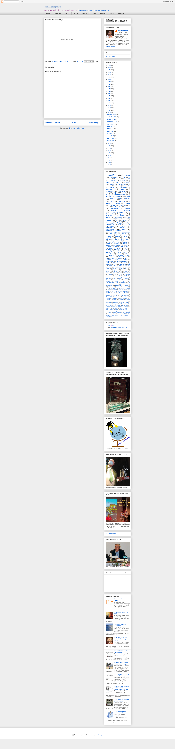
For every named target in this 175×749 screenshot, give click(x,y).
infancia (112, 205)
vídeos (128, 175)
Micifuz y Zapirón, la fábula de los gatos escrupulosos (121, 675)
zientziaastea (118, 267)
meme (116, 259)
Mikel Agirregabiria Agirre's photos (120, 327)
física (117, 219)
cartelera (108, 299)
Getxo (94, 13)
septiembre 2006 (112, 121)
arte (107, 193)
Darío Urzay (112, 265)
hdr (118, 242)
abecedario (125, 301)
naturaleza (126, 210)
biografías (116, 243)
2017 (109, 86)
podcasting (109, 251)
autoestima (123, 264)
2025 (109, 67)
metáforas (109, 189)
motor (112, 198)
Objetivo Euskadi (124, 309)
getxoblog (109, 215)
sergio (116, 281)
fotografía (108, 236)
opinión (127, 198)
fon (107, 258)
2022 (109, 74)
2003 (109, 148)
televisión (122, 226)
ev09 (126, 306)
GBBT (126, 308)
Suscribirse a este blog (112, 533)
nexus (126, 294)
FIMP (112, 291)
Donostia (127, 274)
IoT (107, 288)
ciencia (118, 186)
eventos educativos (121, 261)
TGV (121, 315)
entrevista (108, 302)
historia (108, 179)
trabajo (108, 217)
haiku (116, 284)
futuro (112, 187)
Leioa (114, 272)
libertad (125, 243)
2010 (109, 103)
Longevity (57, 13)
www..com (110, 326)
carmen (108, 243)
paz (107, 194)
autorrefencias (110, 224)
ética (122, 189)
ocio (119, 198)
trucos (108, 186)
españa (112, 226)
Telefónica (127, 265)
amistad (118, 196)
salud (124, 193)
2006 (109, 112)
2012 (109, 98)
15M (114, 278)
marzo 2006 (110, 136)
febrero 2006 (111, 138)
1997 (109, 157)
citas (117, 179)
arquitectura (109, 238)
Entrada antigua (93, 123)
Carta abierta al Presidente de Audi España (121, 700)
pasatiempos (126, 200)
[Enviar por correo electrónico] (85, 61)
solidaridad (122, 187)
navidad (118, 254)
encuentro (109, 259)
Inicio (74, 123)
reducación (117, 207)
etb (121, 271)
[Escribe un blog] (87, 61)
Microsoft (108, 264)
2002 (109, 150)
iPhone (112, 258)
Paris (115, 264)
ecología (123, 205)
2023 (109, 72)
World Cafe (125, 305)
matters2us (109, 303)
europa (125, 219)
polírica (128, 224)
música (127, 196)
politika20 (108, 252)
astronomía (109, 249)
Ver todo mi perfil (110, 46)
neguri (115, 303)
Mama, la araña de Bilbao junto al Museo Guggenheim (122, 663)
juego (121, 277)
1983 (109, 165)
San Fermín (115, 315)
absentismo (117, 296)
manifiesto (125, 296)
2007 (109, 110)
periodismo (113, 233)
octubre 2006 (111, 119)
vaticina (108, 298)
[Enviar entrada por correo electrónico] (97, 61)
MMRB (125, 275)
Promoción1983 (109, 311)
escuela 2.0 (118, 249)
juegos (128, 246)
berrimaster (127, 285)
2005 (109, 143)
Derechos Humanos (111, 246)
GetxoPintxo (109, 285)
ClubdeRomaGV (125, 232)
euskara (112, 223)
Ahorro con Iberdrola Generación (120, 625)
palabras (108, 295)
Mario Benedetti (109, 309)
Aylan (119, 313)
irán (123, 312)
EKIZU (124, 313)
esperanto (115, 302)
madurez (117, 236)
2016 (109, 89)
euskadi (122, 181)
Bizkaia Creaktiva (123, 295)
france (120, 224)
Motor (112, 13)
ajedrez (111, 242)
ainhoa (110, 274)
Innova (84, 13)
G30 (126, 267)
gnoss (114, 299)
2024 (109, 70)
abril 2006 (110, 133)
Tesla (124, 220)
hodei (114, 292)
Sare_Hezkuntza (110, 282)
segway (128, 312)
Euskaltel (124, 259)
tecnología (122, 184)
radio (125, 245)
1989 (109, 162)
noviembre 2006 (112, 117)
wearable (125, 286)
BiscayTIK (111, 255)
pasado (108, 281)
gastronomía (109, 222)
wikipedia (127, 254)
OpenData (118, 291)
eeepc (118, 248)
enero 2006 (110, 140)
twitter (108, 203)
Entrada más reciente (52, 123)
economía (122, 191)
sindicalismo (121, 252)
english (120, 278)
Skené (109, 289)
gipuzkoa (116, 269)
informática (124, 269)
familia (128, 186)
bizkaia (113, 200)
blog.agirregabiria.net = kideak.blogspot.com (93, 10)
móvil (120, 241)
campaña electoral (110, 306)
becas (126, 315)
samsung (115, 308)
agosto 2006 (111, 124)
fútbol (107, 262)
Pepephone (118, 285)
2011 (109, 100)
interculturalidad (117, 294)
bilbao (108, 182)
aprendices (109, 235)
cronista (108, 269)
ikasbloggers (112, 241)
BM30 (107, 291)
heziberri (108, 308)
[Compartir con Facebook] (91, 61)
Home (48, 13)
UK (117, 282)
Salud (67, 13)
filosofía (128, 230)
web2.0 (127, 179)
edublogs (121, 289)
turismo (127, 208)
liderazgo (108, 271)
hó (129, 264)
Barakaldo (116, 262)
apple (125, 236)
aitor (110, 248)
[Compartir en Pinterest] (93, 61)
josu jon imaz (123, 284)
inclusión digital (124, 302)
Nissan (116, 309)
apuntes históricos (117, 268)
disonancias (109, 312)
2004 (109, 146)
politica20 (108, 278)
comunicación (114, 208)
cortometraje (109, 254)
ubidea (115, 271)
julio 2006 (110, 126)
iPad (116, 277)
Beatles (121, 308)
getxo (128, 182)
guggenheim (116, 245)
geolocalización (117, 312)
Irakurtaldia (114, 298)
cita (126, 268)
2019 (109, 82)
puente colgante (125, 239)
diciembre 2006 (111, 114)
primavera (110, 286)
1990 (109, 160)
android (115, 289)
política (118, 182)
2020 (109, 79)
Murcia (108, 239)
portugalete (112, 257)
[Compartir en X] (89, 61)
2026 (109, 65)
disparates (108, 316)
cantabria (125, 292)
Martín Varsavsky (123, 298)
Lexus (107, 268)
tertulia (117, 251)
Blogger (100, 735)
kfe (115, 274)
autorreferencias (118, 212)
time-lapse (121, 288)
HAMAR (108, 272)
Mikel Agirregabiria (52, 6)
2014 (109, 93)
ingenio (118, 203)
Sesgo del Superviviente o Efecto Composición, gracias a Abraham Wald (121, 688)
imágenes (108, 220)
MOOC (124, 281)
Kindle (114, 301)
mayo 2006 (110, 131)
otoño (126, 289)
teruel (121, 274)
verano (125, 238)
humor (112, 181)
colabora (120, 306)
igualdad (119, 222)
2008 (109, 108)
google (108, 245)
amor (107, 207)
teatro (128, 255)
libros (112, 184)
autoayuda (114, 177)
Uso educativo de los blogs (54, 20)
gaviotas (108, 294)
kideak (124, 233)
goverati (108, 292)
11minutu (123, 282)
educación (80, 61)
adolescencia (126, 272)
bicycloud (125, 291)
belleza (125, 251)
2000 (109, 155)
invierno (122, 299)
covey (126, 311)
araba (120, 265)
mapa (125, 249)
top (117, 238)
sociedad (122, 201)
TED (117, 220)
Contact (121, 13)
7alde (119, 272)
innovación (109, 191)
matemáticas (122, 223)
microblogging (113, 232)
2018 (109, 84)
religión (128, 222)
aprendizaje (118, 217)
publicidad (109, 227)
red (125, 248)
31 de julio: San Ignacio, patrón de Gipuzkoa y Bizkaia (121, 639)
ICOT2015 (117, 275)
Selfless (103, 13)
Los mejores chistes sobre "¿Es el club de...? (121, 651)
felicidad (108, 196)
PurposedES (109, 296)
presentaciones (110, 229)
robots (121, 246)
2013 (109, 96)
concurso (127, 241)
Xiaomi (122, 311)
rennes (118, 286)
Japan (125, 262)
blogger (122, 227)
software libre (109, 261)
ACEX (125, 258)
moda (110, 267)
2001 (109, 153)
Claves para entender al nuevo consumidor (121, 712)
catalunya (113, 288)
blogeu (115, 239)
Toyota (116, 311)
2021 (109, 77)
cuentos (125, 235)
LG (119, 301)
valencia (115, 295)
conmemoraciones (119, 194)
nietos (128, 203)
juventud (113, 210)
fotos (124, 177)
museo (125, 242)
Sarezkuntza (109, 277)
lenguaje (118, 230)
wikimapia (122, 303)
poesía (122, 214)
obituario (117, 235)
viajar (115, 193)
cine (112, 201)
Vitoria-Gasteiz (123, 257)
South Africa (117, 305)
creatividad (109, 230)
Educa (76, 13)
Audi (126, 271)
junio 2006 (110, 128)
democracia (109, 214)
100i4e (119, 258)
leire (126, 277)
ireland (125, 279)
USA (123, 229)
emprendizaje (117, 279)
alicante (127, 207)
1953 (119, 292)
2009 (109, 105)
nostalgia (120, 255)
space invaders (111, 313)
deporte (122, 215)
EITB (110, 275)
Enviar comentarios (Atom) (76, 128)
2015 (109, 91)
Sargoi (128, 288)
